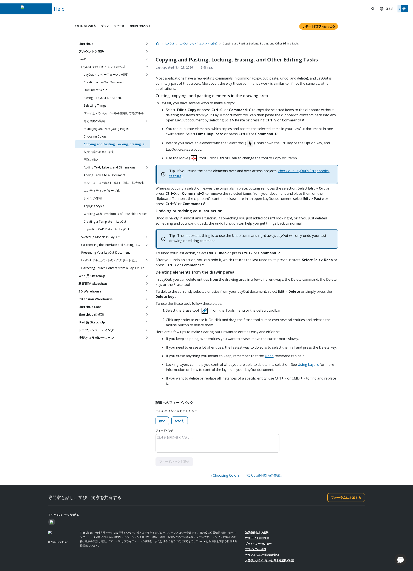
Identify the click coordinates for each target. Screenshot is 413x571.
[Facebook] (51, 522)
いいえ (179, 421)
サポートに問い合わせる (318, 26)
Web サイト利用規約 (257, 538)
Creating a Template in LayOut (105, 221)
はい (162, 421)
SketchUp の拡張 (91, 314)
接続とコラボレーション (96, 337)
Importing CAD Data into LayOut (106, 229)
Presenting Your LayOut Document (105, 252)
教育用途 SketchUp (93, 283)
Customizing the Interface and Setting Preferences (112, 245)
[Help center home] (158, 43)
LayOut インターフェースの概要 (106, 74)
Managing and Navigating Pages (106, 129)
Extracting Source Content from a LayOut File (112, 268)
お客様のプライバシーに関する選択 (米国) (269, 560)
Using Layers (308, 364)
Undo (269, 356)
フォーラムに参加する (346, 497)
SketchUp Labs (90, 307)
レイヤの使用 (93, 198)
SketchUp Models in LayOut (100, 237)
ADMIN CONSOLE (139, 26)
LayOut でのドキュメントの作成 (103, 67)
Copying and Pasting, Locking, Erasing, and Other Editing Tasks (117, 144)
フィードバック (165, 430)
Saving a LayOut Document (103, 98)
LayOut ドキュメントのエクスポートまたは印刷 (112, 260)
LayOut (84, 59)
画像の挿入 (91, 160)
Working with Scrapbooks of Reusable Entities (115, 214)
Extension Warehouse (96, 299)
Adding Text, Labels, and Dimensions (109, 167)
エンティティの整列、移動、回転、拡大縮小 (114, 183)
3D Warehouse (90, 291)
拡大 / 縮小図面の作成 (99, 152)
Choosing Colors (95, 136)
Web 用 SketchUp (92, 276)
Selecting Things (95, 105)
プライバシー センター (258, 543)
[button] (401, 560)
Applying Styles (94, 206)
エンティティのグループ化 (102, 190)
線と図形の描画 (94, 121)
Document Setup (95, 90)
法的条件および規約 (256, 532)
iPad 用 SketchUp (92, 322)
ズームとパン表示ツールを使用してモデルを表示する (117, 113)
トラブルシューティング (96, 330)
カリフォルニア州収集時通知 (262, 555)
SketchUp (86, 43)
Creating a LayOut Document (104, 82)
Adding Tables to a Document (104, 175)
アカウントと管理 (91, 51)
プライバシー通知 (255, 549)
